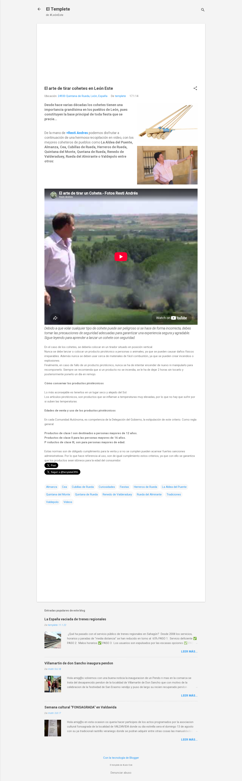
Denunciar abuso (121, 772)
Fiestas (124, 487)
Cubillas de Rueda (83, 487)
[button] (195, 88)
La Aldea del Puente (174, 487)
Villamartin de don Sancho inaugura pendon (78, 663)
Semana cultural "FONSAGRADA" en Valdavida (80, 707)
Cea (64, 487)
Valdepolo (52, 502)
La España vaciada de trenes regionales (75, 619)
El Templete (58, 9)
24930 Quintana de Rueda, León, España (82, 96)
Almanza (51, 487)
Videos (68, 502)
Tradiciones (174, 494)
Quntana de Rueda (86, 494)
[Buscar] (203, 10)
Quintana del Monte (58, 494)
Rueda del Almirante (149, 494)
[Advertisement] (121, 57)
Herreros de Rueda (145, 487)
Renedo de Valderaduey (117, 494)
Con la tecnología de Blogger (121, 757)
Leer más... (189, 651)
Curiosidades (107, 487)
